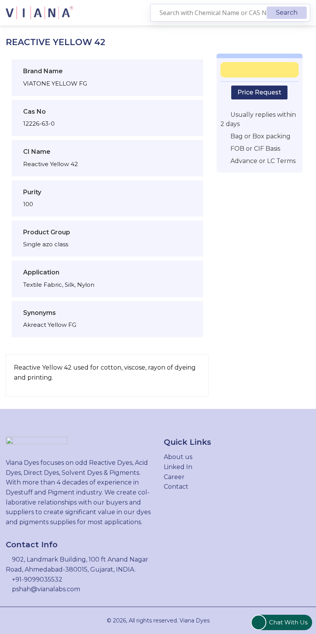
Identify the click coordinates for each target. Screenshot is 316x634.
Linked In (178, 467)
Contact (176, 486)
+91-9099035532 (37, 579)
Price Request (259, 92)
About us (178, 457)
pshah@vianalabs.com (46, 589)
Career (174, 477)
